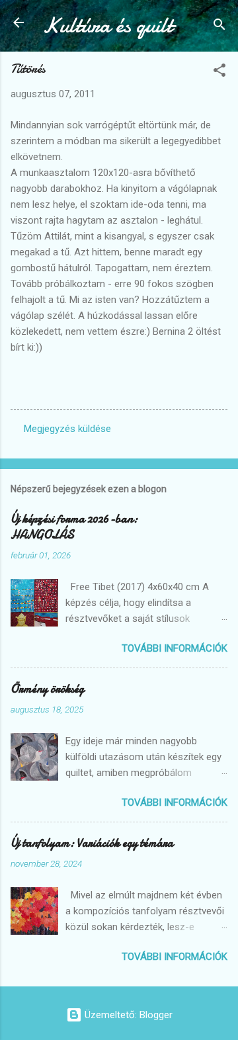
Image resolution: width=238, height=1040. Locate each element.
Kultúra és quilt (107, 25)
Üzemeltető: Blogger (127, 1015)
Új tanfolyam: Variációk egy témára (92, 843)
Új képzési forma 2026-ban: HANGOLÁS (74, 527)
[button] (219, 72)
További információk (174, 648)
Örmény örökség (47, 689)
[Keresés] (219, 27)
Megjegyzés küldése (67, 429)
